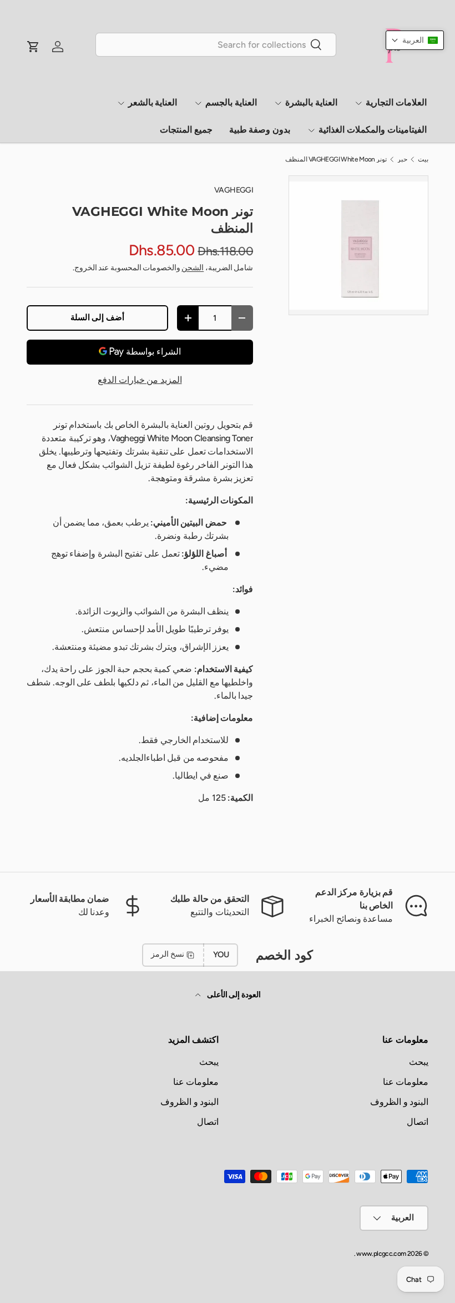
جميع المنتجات (186, 129)
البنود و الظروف (399, 1102)
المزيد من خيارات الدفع (139, 380)
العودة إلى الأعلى (232, 994)
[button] (414, 40)
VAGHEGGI (233, 190)
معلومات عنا (405, 1082)
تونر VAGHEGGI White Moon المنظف (336, 159)
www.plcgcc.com (381, 1253)
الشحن (192, 267)
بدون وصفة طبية (260, 129)
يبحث (418, 1062)
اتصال (417, 1122)
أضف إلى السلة (97, 317)
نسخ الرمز (167, 954)
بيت (423, 159)
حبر (402, 159)
